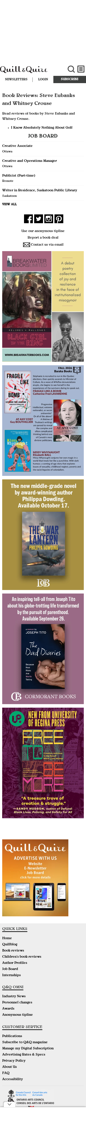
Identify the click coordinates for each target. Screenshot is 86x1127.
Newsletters (16, 79)
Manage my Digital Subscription (28, 1048)
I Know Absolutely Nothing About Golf (42, 128)
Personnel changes (17, 1003)
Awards (8, 1009)
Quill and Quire (29, 71)
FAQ (5, 1073)
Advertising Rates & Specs (23, 1055)
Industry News (14, 996)
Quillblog (9, 944)
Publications (12, 1036)
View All (9, 204)
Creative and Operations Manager (29, 161)
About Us (9, 1067)
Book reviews (13, 951)
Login (43, 79)
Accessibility (12, 1079)
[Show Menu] (81, 69)
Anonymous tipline (17, 1015)
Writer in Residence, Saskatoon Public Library (39, 190)
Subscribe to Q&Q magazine (25, 1042)
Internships (11, 975)
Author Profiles (14, 963)
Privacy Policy (14, 1061)
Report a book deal (43, 238)
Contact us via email (47, 245)
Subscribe (69, 79)
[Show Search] (71, 69)
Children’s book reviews (21, 957)
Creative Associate (17, 146)
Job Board (10, 969)
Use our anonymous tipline (43, 231)
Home (7, 938)
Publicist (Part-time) (18, 176)
